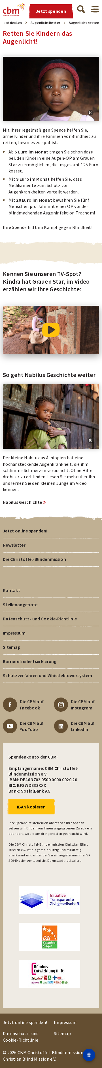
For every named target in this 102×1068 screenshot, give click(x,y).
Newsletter (14, 545)
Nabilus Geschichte (22, 502)
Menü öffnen (95, 9)
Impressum (14, 633)
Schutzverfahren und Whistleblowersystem (47, 675)
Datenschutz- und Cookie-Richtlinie (40, 619)
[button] (91, 112)
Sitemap (11, 647)
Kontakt (11, 590)
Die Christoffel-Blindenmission (34, 559)
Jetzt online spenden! (25, 531)
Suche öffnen (81, 9)
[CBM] (14, 9)
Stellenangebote (20, 604)
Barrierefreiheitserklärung (30, 661)
